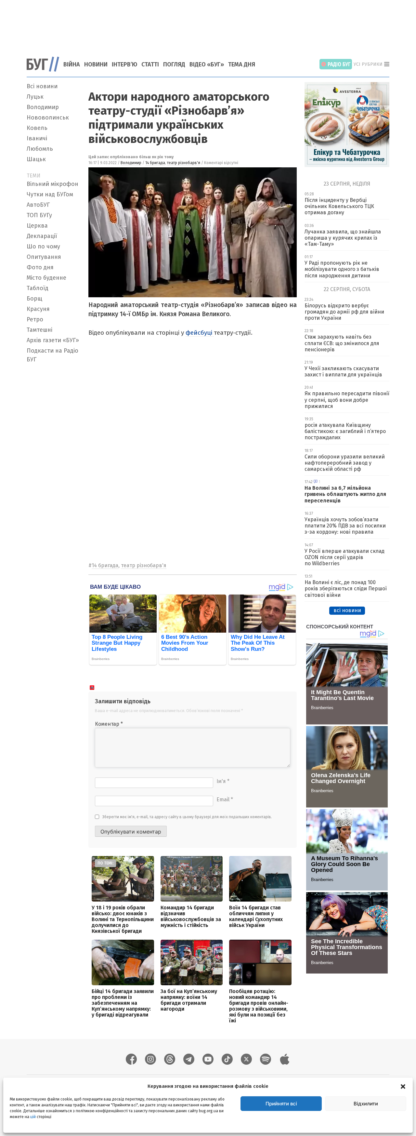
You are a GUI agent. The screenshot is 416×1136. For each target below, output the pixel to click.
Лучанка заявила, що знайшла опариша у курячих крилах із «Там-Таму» (343, 238)
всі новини (347, 610)
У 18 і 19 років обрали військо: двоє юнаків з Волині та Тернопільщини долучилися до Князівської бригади (123, 919)
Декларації (42, 236)
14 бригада (155, 163)
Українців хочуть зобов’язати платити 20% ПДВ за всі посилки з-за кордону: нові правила (345, 525)
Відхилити (366, 1104)
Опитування (44, 256)
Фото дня (40, 267)
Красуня (38, 309)
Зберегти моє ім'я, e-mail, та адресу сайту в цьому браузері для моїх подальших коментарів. (187, 817)
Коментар (109, 724)
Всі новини (42, 86)
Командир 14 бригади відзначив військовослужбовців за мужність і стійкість (191, 916)
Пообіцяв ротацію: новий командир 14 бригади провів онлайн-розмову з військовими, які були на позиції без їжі (258, 1006)
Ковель (37, 128)
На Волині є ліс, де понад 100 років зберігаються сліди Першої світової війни (346, 588)
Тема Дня (241, 64)
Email (224, 799)
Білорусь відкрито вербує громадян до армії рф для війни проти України (344, 311)
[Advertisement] (208, 24)
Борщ (34, 298)
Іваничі (37, 138)
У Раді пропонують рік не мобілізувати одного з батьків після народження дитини (342, 269)
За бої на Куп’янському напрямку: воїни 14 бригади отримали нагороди (189, 1000)
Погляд (174, 64)
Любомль (40, 148)
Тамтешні (39, 329)
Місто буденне (46, 277)
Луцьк (35, 96)
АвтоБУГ (38, 204)
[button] (403, 1086)
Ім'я (222, 781)
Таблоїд (37, 288)
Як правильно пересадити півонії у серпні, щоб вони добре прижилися (347, 399)
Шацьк (36, 159)
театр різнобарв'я (183, 163)
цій (33, 1117)
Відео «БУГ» (206, 64)
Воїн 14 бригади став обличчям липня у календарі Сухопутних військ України (256, 916)
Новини (96, 64)
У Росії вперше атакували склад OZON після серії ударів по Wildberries (344, 557)
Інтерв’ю (124, 64)
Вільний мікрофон (52, 184)
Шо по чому (43, 246)
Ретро (35, 319)
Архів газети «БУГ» (53, 340)
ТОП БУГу (39, 215)
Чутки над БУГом (50, 194)
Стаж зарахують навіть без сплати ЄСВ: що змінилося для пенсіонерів (342, 343)
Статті (150, 64)
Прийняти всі (281, 1104)
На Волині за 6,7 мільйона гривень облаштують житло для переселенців (345, 494)
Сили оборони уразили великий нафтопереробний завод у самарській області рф (345, 463)
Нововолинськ (48, 117)
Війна (71, 64)
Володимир (43, 107)
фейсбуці (200, 332)
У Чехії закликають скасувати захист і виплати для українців (343, 371)
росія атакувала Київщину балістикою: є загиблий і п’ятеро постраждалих (345, 431)
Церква (37, 225)
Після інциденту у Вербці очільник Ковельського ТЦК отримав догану (339, 206)
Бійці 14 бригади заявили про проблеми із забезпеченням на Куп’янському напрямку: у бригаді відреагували (123, 1003)
